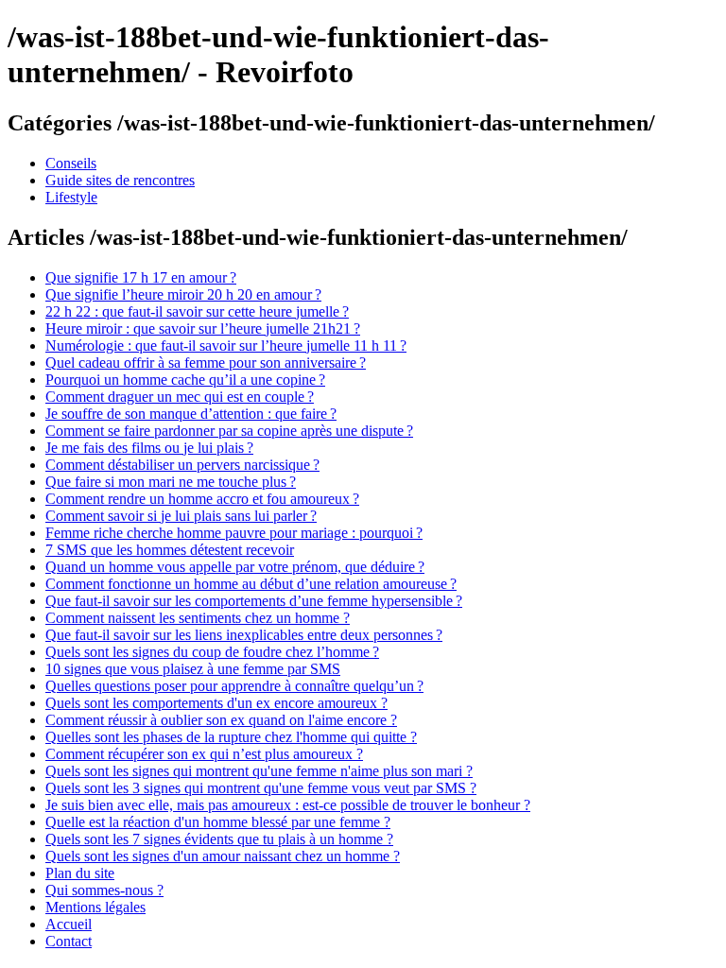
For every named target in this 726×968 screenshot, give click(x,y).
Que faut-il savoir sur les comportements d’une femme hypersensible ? (253, 601)
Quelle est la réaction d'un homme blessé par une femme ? (217, 822)
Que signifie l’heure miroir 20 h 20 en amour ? (183, 294)
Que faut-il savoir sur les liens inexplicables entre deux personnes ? (243, 635)
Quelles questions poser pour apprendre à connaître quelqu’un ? (234, 686)
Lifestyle (71, 197)
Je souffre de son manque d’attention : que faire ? (191, 414)
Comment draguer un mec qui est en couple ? (179, 397)
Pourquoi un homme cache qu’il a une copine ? (185, 380)
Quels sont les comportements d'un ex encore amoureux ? (216, 703)
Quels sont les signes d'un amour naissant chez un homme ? (222, 856)
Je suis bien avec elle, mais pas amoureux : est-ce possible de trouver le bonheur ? (287, 805)
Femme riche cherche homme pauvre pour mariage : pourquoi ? (234, 533)
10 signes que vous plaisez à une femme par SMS (192, 669)
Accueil (68, 924)
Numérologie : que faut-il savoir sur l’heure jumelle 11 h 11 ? (225, 345)
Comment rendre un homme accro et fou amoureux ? (202, 499)
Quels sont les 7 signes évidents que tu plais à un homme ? (219, 839)
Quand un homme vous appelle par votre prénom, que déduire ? (234, 567)
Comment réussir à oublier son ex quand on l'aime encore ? (221, 720)
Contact (68, 941)
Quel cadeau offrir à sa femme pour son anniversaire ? (205, 362)
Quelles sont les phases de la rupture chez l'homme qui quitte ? (231, 737)
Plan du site (79, 873)
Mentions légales (95, 907)
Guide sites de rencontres (120, 180)
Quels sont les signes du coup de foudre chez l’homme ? (212, 652)
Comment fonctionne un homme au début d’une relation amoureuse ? (251, 584)
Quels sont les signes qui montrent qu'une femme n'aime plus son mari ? (259, 771)
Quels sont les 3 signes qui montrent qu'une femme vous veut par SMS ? (260, 788)
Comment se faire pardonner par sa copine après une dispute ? (229, 431)
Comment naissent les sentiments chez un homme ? (197, 618)
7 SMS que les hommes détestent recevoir (169, 550)
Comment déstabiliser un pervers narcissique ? (182, 465)
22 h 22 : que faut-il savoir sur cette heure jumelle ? (197, 311)
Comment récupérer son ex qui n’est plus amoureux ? (204, 754)
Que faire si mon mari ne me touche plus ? (170, 482)
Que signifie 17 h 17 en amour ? (140, 277)
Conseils (70, 163)
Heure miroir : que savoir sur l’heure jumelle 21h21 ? (202, 328)
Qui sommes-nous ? (104, 890)
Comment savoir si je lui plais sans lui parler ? (181, 516)
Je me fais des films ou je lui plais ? (149, 448)
